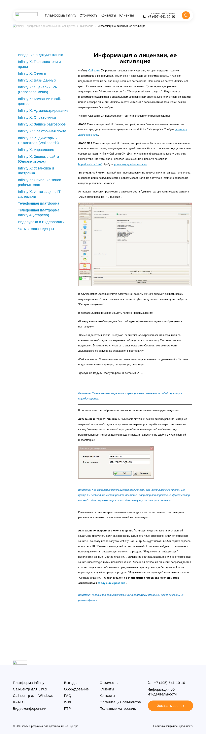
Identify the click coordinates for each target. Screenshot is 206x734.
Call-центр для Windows (33, 696)
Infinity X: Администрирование (43, 111)
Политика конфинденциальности (173, 726)
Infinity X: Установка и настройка (36, 170)
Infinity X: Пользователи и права (39, 64)
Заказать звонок (170, 706)
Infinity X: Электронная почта (42, 131)
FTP (67, 709)
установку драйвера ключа (130, 164)
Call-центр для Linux (30, 689)
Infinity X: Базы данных (37, 80)
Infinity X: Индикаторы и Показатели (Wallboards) (38, 140)
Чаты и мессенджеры (36, 229)
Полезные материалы (118, 709)
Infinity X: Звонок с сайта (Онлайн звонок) (38, 159)
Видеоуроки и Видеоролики (41, 222)
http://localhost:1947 (90, 164)
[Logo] (26, 15)
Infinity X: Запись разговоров (42, 124)
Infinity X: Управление (36, 150)
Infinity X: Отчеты (32, 73)
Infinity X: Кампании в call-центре (39, 101)
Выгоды (70, 683)
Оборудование (76, 689)
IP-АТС (19, 702)
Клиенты (126, 15)
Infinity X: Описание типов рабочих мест (39, 182)
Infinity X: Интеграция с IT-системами (40, 194)
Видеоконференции (29, 709)
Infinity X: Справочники (37, 117)
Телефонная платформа (38, 203)
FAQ (67, 696)
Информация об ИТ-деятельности (162, 691)
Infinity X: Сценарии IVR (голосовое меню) (38, 89)
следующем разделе (111, 583)
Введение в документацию (40, 55)
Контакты (108, 15)
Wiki (67, 702)
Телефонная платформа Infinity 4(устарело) (38, 212)
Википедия (86, 25)
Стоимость (88, 15)
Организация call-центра (120, 702)
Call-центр (94, 70)
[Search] (186, 15)
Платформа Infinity (60, 15)
